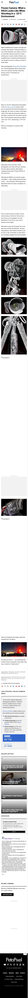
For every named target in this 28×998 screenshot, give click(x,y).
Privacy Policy (13, 986)
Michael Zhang (22, 19)
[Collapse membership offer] (23, 703)
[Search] (25, 2)
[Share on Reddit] (2, 24)
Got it (13, 836)
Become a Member (8, 716)
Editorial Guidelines (9, 981)
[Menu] (2, 2)
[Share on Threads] (11, 24)
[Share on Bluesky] (13, 24)
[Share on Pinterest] (19, 24)
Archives (22, 977)
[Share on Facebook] (5, 24)
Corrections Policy (8, 984)
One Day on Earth (17, 111)
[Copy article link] (2, 27)
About (16, 977)
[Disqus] (13, 860)
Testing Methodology (18, 984)
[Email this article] (22, 24)
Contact (4, 977)
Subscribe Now (7, 899)
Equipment (5, 19)
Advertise (10, 977)
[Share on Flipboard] (16, 24)
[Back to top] (24, 958)
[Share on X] (8, 24)
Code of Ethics (18, 981)
